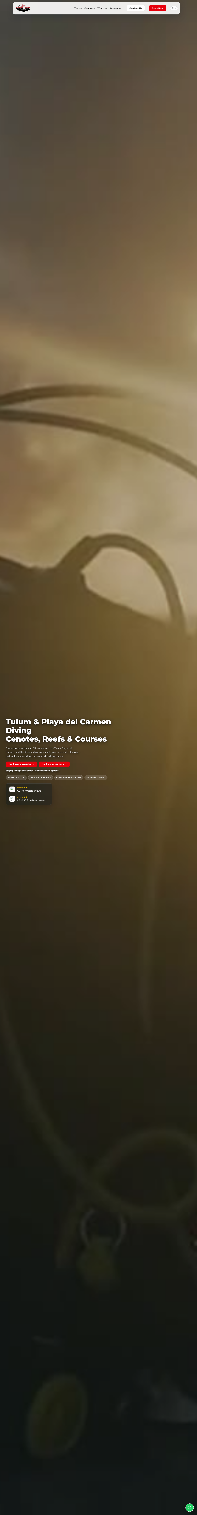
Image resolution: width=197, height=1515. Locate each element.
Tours (78, 8)
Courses (89, 8)
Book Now (157, 8)
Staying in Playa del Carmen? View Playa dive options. (32, 770)
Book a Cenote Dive (54, 764)
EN (174, 8)
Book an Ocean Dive (21, 764)
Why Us (102, 8)
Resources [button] (115, 8)
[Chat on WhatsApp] (189, 1507)
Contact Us (135, 8)
